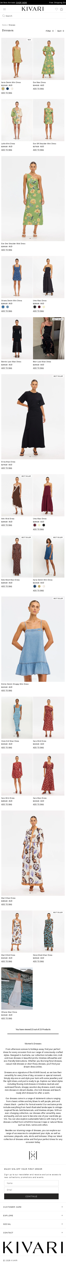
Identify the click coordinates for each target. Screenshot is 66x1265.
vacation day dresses (39, 1086)
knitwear (43, 1136)
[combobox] (33, 15)
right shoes (12, 1080)
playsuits (19, 1136)
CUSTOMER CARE (12, 1206)
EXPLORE (8, 1215)
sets (26, 1136)
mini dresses (11, 1089)
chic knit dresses (42, 1089)
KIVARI (14, 1260)
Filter (48, 30)
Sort (59, 30)
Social (7, 1224)
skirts (31, 1136)
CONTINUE (31, 1196)
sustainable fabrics (37, 1118)
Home (4, 25)
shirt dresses (28, 1092)
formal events (35, 1104)
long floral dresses (53, 1060)
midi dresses (30, 1083)
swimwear (9, 1136)
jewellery (54, 1078)
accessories (20, 1133)
